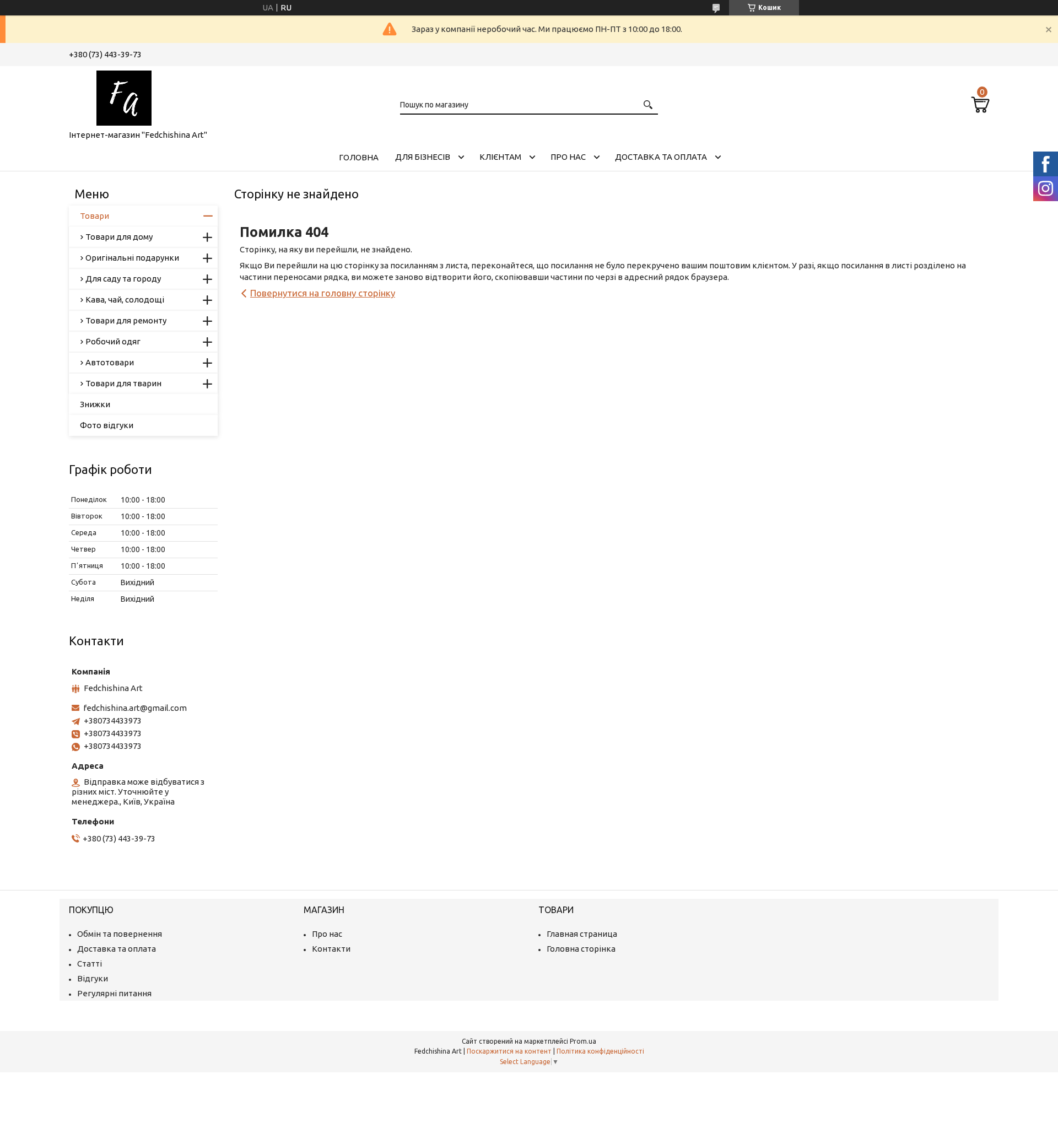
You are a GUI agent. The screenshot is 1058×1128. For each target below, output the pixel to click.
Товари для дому (119, 236)
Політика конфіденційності (600, 1051)
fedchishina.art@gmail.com (135, 708)
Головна (359, 157)
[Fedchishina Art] (124, 96)
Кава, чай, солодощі (124, 299)
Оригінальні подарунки (132, 257)
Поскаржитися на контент (509, 1051)
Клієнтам (500, 156)
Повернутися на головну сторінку (322, 293)
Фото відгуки (106, 425)
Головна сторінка (581, 948)
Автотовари (109, 362)
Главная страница (582, 933)
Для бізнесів (422, 156)
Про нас (568, 156)
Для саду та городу (123, 278)
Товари (94, 215)
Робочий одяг (113, 341)
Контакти (331, 948)
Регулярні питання (114, 993)
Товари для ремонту (125, 320)
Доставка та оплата (661, 156)
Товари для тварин (123, 383)
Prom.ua (583, 1041)
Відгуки (92, 978)
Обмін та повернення (119, 933)
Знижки (95, 404)
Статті (89, 963)
